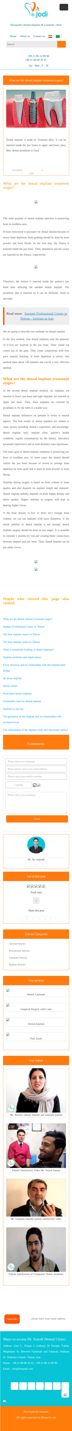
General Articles (17, 943)
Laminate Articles (18, 957)
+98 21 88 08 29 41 (35, 59)
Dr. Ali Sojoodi (36, 859)
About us (25, 36)
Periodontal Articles (19, 950)
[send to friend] (54, 170)
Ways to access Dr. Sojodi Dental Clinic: (34, 1339)
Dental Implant (36, 1023)
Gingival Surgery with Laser (36, 1009)
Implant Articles (17, 964)
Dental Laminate (36, 994)
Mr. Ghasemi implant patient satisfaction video (36, 1218)
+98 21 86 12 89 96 (38, 56)
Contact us (39, 36)
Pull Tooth (36, 1038)
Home (13, 36)
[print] (50, 170)
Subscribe (12, 1319)
